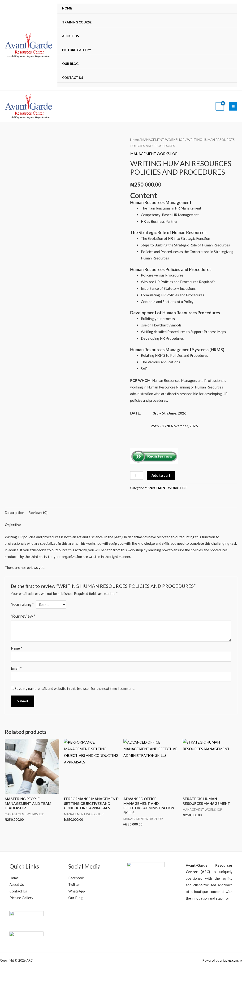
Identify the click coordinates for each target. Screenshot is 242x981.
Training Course (77, 22)
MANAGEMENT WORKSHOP (163, 140)
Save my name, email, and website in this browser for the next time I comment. (74, 688)
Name (16, 648)
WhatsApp (76, 891)
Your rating (22, 604)
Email (16, 668)
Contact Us (72, 78)
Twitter (74, 884)
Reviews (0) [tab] (38, 512)
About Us (70, 36)
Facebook (76, 878)
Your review (23, 616)
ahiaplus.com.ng (231, 960)
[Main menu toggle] (233, 106)
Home (67, 8)
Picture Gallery (76, 50)
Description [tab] (14, 512)
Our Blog (70, 64)
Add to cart (160, 475)
